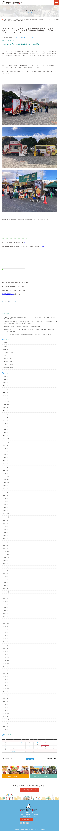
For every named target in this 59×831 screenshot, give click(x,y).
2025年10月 (6, 407)
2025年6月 (5, 420)
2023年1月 (5, 510)
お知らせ (5, 355)
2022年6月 (5, 532)
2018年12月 (6, 657)
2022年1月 (5, 548)
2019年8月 (5, 632)
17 (5, 746)
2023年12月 (6, 476)
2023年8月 (5, 489)
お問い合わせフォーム (29, 790)
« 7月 (13, 751)
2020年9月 (5, 598)
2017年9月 (5, 691)
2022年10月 (6, 520)
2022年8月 (5, 526)
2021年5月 (5, 573)
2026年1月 (5, 398)
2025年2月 (5, 432)
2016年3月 (5, 729)
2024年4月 (5, 464)
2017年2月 (5, 707)
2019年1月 (5, 654)
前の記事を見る (7, 758)
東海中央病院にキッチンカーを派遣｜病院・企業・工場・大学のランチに (22, 326)
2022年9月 (5, 523)
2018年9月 (5, 666)
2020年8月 (5, 601)
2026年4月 (5, 389)
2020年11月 (6, 592)
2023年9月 (5, 485)
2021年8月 (5, 563)
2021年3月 (5, 579)
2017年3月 (5, 704)
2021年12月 (6, 551)
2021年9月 (5, 560)
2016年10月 (6, 720)
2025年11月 (6, 404)
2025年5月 (5, 423)
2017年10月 (6, 688)
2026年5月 (5, 385)
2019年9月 (5, 629)
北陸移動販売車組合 (8, 367)
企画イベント (6, 349)
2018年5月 (5, 679)
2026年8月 (5, 376)
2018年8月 (5, 670)
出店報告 (5, 346)
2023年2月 (5, 507)
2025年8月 (5, 414)
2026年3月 (5, 392)
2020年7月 (5, 604)
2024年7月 (5, 454)
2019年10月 (6, 626)
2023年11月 (6, 479)
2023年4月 (5, 501)
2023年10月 (6, 482)
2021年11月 (6, 554)
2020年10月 (6, 595)
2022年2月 (5, 545)
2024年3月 (5, 467)
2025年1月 (5, 435)
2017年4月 (5, 701)
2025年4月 (5, 426)
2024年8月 (5, 451)
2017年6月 (5, 695)
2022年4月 (5, 538)
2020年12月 (6, 588)
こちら (25, 242)
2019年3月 (5, 648)
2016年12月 (6, 713)
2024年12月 (6, 439)
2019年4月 (5, 645)
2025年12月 (6, 401)
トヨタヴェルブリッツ (27, 37)
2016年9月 (5, 723)
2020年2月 (5, 613)
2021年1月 (5, 585)
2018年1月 (5, 685)
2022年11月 (6, 517)
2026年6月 (5, 382)
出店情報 (5, 342)
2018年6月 (5, 676)
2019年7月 (5, 635)
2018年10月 (6, 663)
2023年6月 (5, 495)
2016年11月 (6, 716)
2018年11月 (6, 660)
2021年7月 (5, 567)
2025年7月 (5, 417)
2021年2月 (5, 582)
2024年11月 (6, 442)
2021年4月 (5, 576)
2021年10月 (6, 557)
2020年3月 (5, 610)
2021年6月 (5, 570)
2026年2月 (5, 395)
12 (21, 744)
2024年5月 (5, 460)
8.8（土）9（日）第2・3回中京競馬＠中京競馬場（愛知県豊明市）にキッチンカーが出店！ (27, 334)
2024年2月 (5, 470)
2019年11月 (6, 623)
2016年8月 (5, 726)
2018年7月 (5, 673)
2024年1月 (5, 473)
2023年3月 (5, 504)
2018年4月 (5, 682)
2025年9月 (5, 410)
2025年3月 (5, 429)
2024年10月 (6, 445)
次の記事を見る (51, 758)
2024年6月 (5, 457)
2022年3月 (5, 542)
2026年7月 (5, 379)
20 (29, 746)
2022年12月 (6, 514)
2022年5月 (5, 535)
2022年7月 (5, 529)
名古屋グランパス (7, 358)
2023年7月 (5, 492)
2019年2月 (5, 651)
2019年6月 (5, 638)
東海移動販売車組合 (8, 294)
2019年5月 (5, 641)
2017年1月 (5, 710)
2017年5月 (5, 698)
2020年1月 (5, 617)
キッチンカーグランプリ (9, 352)
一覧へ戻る (30, 759)
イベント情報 (8, 19)
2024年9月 (5, 448)
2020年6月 (5, 607)
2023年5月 (5, 498)
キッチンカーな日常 (8, 364)
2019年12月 (6, 620)
